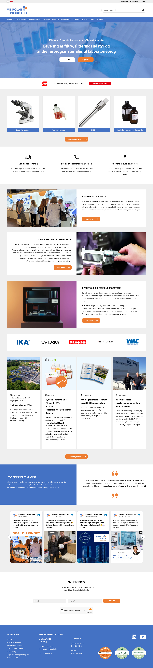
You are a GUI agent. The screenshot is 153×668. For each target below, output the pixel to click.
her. (48, 482)
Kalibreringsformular (15, 645)
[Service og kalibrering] (105, 653)
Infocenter (75, 19)
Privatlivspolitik (12, 658)
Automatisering (34, 19)
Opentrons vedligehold (15, 648)
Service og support (14, 642)
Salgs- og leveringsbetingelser (18, 655)
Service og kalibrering (51, 19)
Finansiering (11, 651)
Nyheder (84, 19)
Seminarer (65, 19)
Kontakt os (124, 1)
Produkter (10, 19)
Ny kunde (134, 1)
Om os (9, 639)
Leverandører (21, 19)
